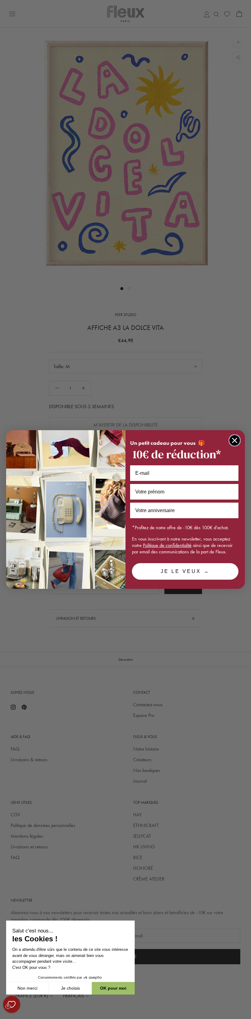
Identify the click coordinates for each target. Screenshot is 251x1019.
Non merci (27, 988)
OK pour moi (113, 988)
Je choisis (70, 988)
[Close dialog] (234, 440)
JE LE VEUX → (185, 571)
